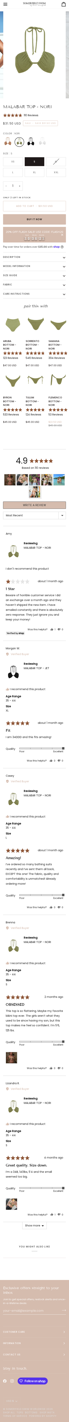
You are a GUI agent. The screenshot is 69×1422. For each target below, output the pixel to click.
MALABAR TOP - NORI (37, 548)
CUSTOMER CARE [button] (14, 1331)
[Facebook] (5, 1381)
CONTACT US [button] (12, 1354)
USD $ (10, 1401)
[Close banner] (62, 235)
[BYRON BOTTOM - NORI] (13, 380)
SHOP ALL (9, 1412)
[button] (20, 115)
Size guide (10, 275)
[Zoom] (12, 91)
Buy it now (34, 219)
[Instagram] (12, 1381)
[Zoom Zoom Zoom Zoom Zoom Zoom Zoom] (34, 55)
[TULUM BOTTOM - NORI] (35, 380)
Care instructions (16, 293)
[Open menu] (9, 4)
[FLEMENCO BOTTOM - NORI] (58, 380)
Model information (16, 266)
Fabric (7, 284)
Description (11, 257)
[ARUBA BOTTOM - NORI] (13, 323)
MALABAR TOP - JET (36, 668)
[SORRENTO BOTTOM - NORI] (35, 323)
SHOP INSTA (47, 1412)
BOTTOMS (31, 1412)
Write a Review (34, 505)
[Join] (63, 1310)
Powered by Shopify (42, 1416)
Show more (32, 1225)
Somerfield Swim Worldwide (26, 1409)
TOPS (20, 1412)
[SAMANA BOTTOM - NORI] (58, 323)
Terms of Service (15, 1416)
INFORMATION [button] (12, 1343)
